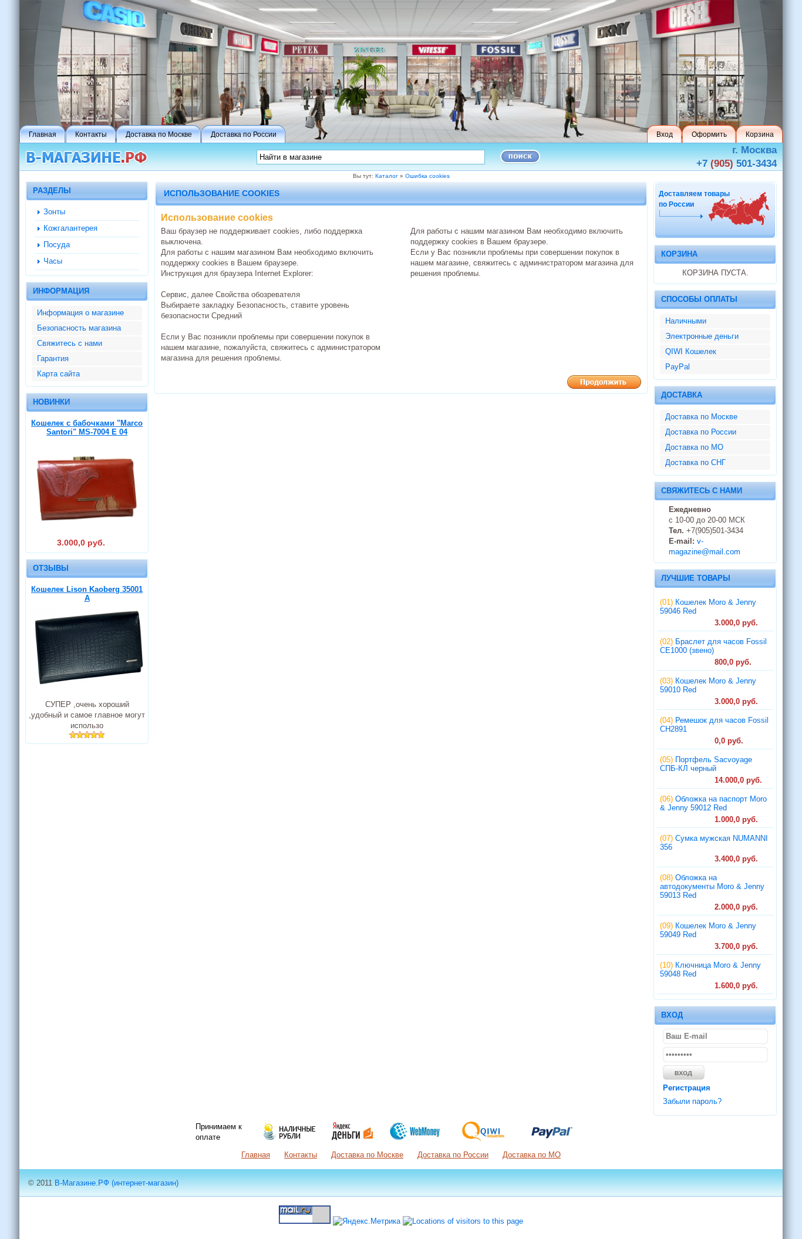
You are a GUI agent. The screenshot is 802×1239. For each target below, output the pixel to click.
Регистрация (686, 1087)
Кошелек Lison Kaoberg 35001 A (87, 593)
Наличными (685, 321)
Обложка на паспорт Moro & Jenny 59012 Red (713, 803)
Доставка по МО (694, 447)
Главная (255, 1154)
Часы (52, 261)
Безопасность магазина (79, 328)
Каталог (386, 176)
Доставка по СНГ (695, 462)
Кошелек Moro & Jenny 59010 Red (708, 685)
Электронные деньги (702, 336)
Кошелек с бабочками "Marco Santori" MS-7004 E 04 (87, 427)
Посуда (56, 244)
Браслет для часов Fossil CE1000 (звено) (713, 646)
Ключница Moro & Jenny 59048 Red (710, 969)
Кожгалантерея (70, 228)
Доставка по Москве (701, 416)
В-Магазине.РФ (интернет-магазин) (116, 1183)
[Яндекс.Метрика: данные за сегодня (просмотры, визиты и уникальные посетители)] (366, 1221)
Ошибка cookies (427, 176)
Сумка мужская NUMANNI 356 (714, 842)
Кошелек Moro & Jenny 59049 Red (708, 930)
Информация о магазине (80, 312)
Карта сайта (58, 373)
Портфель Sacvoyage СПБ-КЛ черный (706, 764)
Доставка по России (700, 431)
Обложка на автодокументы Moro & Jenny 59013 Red (712, 886)
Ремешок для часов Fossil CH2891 (714, 724)
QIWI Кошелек (690, 351)
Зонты (54, 211)
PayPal (677, 366)
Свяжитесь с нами (69, 343)
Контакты (300, 1154)
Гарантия (53, 358)
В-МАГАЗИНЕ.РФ (86, 157)
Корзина (679, 254)
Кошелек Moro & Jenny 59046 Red (708, 606)
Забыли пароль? (692, 1101)
